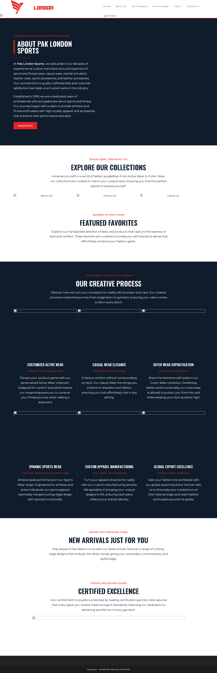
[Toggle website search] (205, 6)
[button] (3, 16)
